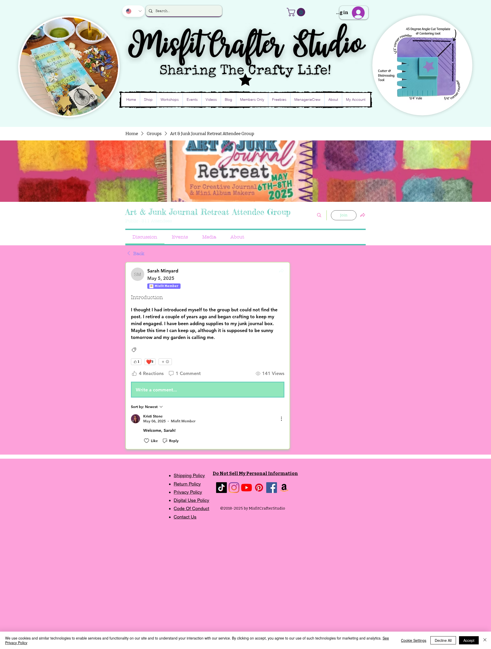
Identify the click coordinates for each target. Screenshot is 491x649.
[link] (144, 237)
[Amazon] (284, 487)
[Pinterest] (259, 487)
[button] (297, 12)
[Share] (281, 271)
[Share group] (363, 215)
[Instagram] (234, 487)
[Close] (485, 640)
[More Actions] (281, 419)
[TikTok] (221, 487)
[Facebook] (271, 487)
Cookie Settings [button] (413, 640)
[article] (207, 356)
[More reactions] (165, 361)
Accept (468, 640)
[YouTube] (246, 487)
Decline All (443, 640)
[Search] (319, 215)
